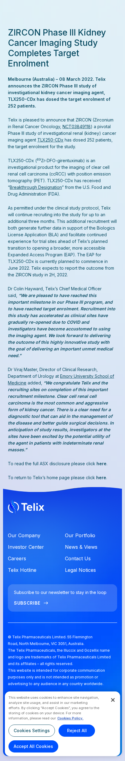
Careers (17, 558)
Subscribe (27, 603)
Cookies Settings (32, 730)
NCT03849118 (76, 126)
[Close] (113, 700)
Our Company (24, 535)
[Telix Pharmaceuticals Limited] (62, 507)
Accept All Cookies (33, 746)
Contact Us (78, 558)
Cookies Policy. (70, 718)
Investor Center (26, 547)
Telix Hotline (22, 570)
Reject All (77, 730)
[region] (62, 723)
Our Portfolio (80, 535)
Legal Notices (80, 570)
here (101, 463)
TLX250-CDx (50, 139)
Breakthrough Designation (36, 187)
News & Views (81, 547)
